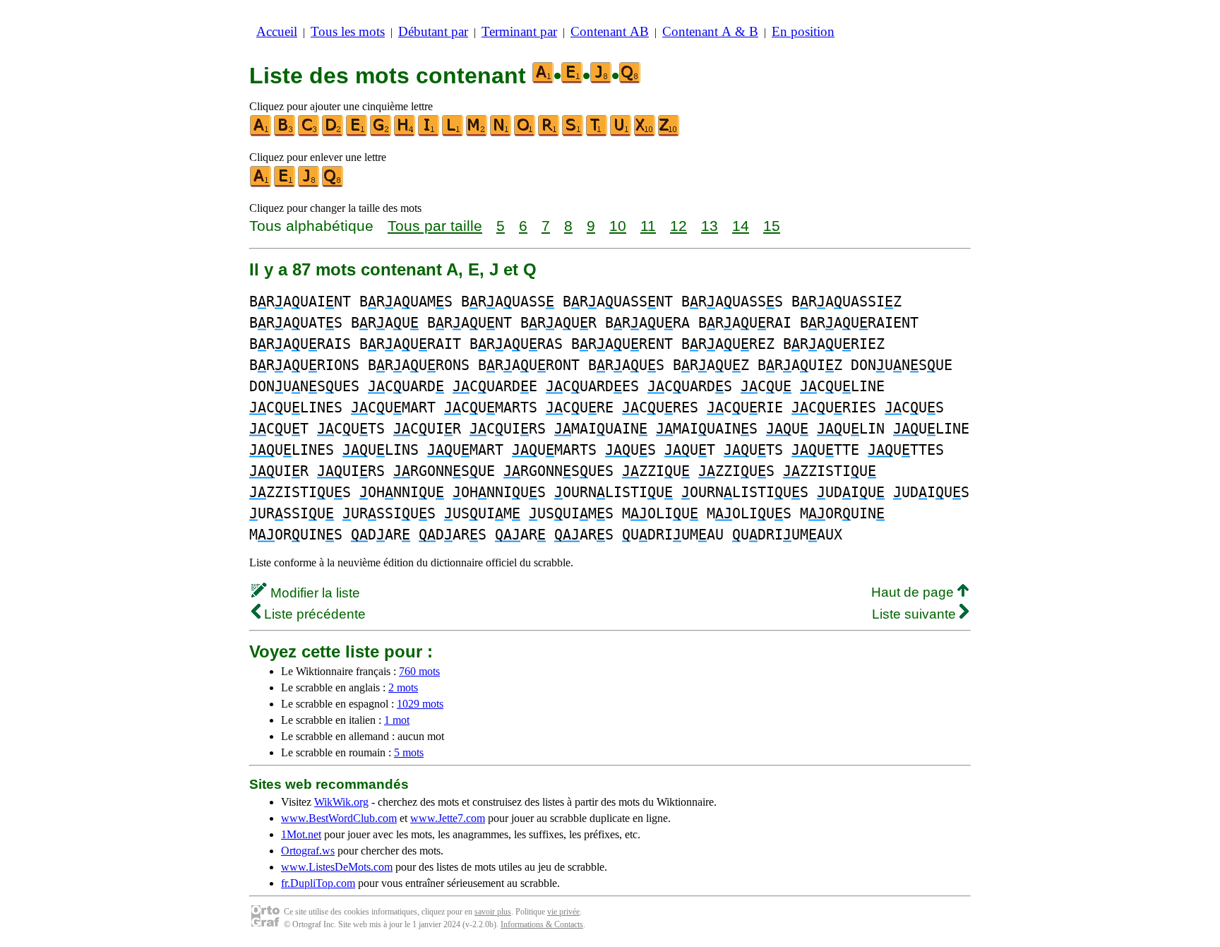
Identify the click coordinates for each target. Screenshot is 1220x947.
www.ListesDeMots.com (337, 867)
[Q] (333, 184)
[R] (549, 133)
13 (709, 226)
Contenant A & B (710, 31)
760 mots (419, 671)
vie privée (563, 912)
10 (617, 226)
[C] (309, 133)
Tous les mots (348, 31)
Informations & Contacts (542, 924)
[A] (261, 133)
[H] (405, 133)
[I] (429, 133)
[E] (357, 133)
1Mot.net (301, 834)
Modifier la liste (313, 592)
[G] (381, 133)
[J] (309, 184)
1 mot (396, 720)
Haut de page (914, 592)
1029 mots (420, 704)
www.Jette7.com (447, 818)
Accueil (276, 31)
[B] (285, 133)
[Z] (669, 133)
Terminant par (519, 31)
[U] (621, 133)
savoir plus (492, 912)
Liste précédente (313, 614)
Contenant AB (609, 31)
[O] (525, 133)
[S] (573, 133)
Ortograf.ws (308, 851)
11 (648, 226)
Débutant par (433, 31)
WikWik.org (341, 802)
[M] (477, 133)
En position (803, 31)
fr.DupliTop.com (318, 883)
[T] (597, 133)
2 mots (403, 687)
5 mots (409, 752)
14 (740, 226)
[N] (501, 133)
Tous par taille (435, 226)
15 (771, 226)
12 (678, 226)
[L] (453, 133)
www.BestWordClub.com (339, 818)
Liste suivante (915, 614)
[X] (645, 133)
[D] (333, 133)
